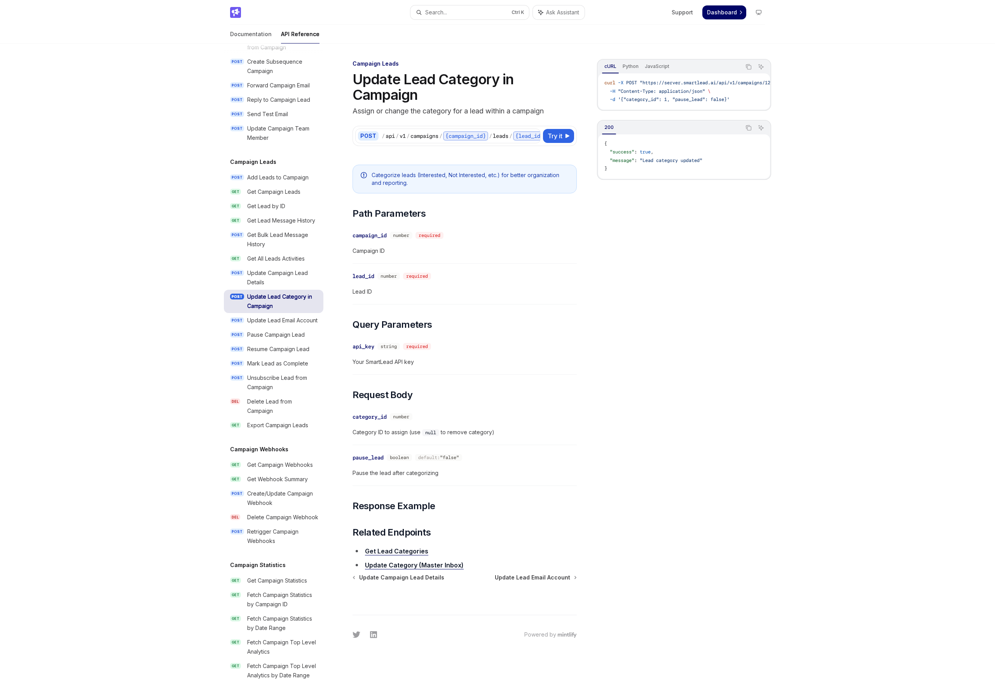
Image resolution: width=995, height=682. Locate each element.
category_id (370, 417)
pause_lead (368, 457)
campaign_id (370, 235)
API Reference (300, 34)
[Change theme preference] (758, 12)
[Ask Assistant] (761, 67)
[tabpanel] (684, 91)
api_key (363, 346)
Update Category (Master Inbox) (414, 565)
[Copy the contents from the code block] (749, 67)
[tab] (610, 66)
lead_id (363, 276)
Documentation (251, 34)
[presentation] (280, 362)
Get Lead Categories (396, 551)
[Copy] (533, 136)
